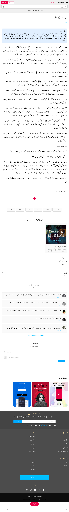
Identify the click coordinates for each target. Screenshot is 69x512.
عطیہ (67, 436)
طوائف (20, 209)
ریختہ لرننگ (65, 465)
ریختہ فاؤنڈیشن (31, 436)
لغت (36, 10)
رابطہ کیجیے (32, 444)
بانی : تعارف (31, 440)
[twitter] (39, 489)
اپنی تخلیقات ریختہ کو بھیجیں (62, 451)
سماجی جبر (57, 209)
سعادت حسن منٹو (65, 22)
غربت (38, 209)
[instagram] (30, 489)
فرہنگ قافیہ (65, 440)
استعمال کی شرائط (33, 496)
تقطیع (67, 444)
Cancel (55, 361)
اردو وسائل (65, 448)
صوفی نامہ (66, 462)
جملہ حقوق (28, 496)
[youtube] (35, 489)
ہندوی (33, 462)
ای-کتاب (29, 10)
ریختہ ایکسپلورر (31, 451)
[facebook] (43, 489)
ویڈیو (33, 10)
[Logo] (61, 3)
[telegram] (26, 489)
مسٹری (11, 209)
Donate (11, 2)
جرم (29, 209)
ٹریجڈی (47, 209)
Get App (4, 2)
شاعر (41, 10)
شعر (38, 10)
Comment (61, 361)
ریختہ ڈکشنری (31, 465)
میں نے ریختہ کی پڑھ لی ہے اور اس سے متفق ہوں (40, 425)
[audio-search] (3, 6)
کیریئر (33, 448)
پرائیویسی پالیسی (44, 425)
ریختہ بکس (32, 469)
